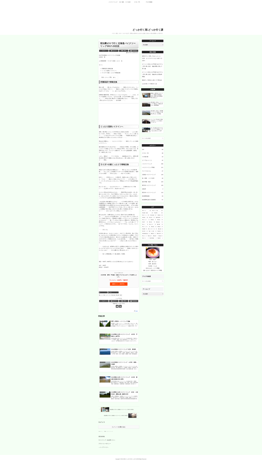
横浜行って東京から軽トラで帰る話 (152, 80)
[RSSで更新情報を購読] (120, 306)
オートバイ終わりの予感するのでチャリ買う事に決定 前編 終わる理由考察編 (152, 74)
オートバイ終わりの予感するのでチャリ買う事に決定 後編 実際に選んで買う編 (152, 66)
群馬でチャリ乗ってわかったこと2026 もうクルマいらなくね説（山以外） (152, 58)
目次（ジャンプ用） (107, 77)
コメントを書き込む (119, 427)
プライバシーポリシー (105, 443)
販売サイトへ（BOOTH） (118, 284)
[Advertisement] (119, 114)
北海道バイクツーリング (113, 292)
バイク (101, 295)
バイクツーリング (103, 292)
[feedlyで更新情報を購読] (117, 306)
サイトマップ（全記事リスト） (107, 440)
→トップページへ (103, 447)
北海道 (114, 295)
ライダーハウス (108, 295)
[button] (162, 138)
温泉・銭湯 (119, 295)
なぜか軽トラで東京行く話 (149, 83)
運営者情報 (102, 436)
